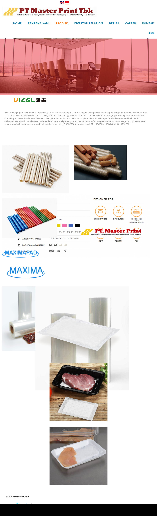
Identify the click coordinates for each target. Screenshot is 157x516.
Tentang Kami (39, 23)
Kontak (148, 23)
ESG (151, 32)
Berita (114, 23)
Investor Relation (88, 23)
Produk (62, 23)
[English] (62, 3)
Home (17, 23)
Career (130, 23)
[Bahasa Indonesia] (67, 3)
